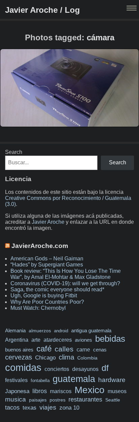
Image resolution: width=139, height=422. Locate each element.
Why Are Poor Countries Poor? (47, 302)
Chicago (45, 357)
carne (83, 349)
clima (66, 357)
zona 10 (69, 408)
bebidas (110, 338)
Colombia (87, 358)
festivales (16, 380)
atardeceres (58, 340)
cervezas (18, 357)
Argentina (16, 340)
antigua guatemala (91, 330)
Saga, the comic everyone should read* (57, 289)
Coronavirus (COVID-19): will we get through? (65, 283)
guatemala (74, 379)
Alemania (15, 330)
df (105, 368)
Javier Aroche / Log (42, 9)
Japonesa (17, 391)
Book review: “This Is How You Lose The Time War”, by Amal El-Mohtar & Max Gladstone (65, 274)
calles (64, 349)
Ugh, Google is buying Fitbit (43, 295)
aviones (83, 340)
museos (117, 391)
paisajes (38, 400)
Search (13, 152)
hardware (112, 379)
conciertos (57, 369)
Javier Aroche (48, 222)
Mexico (90, 389)
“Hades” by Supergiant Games (46, 264)
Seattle (112, 400)
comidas (23, 367)
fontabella (40, 380)
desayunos (85, 369)
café (44, 348)
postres (57, 400)
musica (15, 399)
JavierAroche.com (39, 245)
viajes (47, 407)
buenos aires (19, 349)
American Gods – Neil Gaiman (46, 258)
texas (29, 408)
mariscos (61, 391)
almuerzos (40, 330)
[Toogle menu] (132, 8)
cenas (100, 349)
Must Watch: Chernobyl (38, 308)
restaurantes (85, 399)
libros (39, 391)
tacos (12, 407)
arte (35, 340)
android (61, 330)
